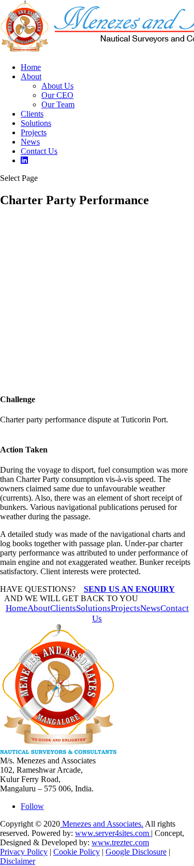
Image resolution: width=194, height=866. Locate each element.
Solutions (36, 123)
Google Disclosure (136, 851)
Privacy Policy (24, 851)
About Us (57, 85)
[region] (97, 296)
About (31, 76)
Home (31, 67)
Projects (34, 132)
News (30, 141)
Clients (32, 113)
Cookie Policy (76, 851)
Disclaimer (17, 861)
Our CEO (57, 95)
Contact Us (39, 151)
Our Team (57, 104)
